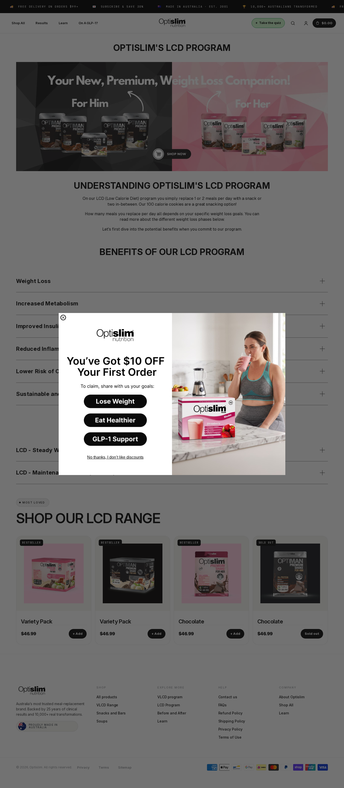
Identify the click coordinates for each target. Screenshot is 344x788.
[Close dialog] (63, 317)
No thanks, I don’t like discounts (115, 457)
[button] (115, 401)
